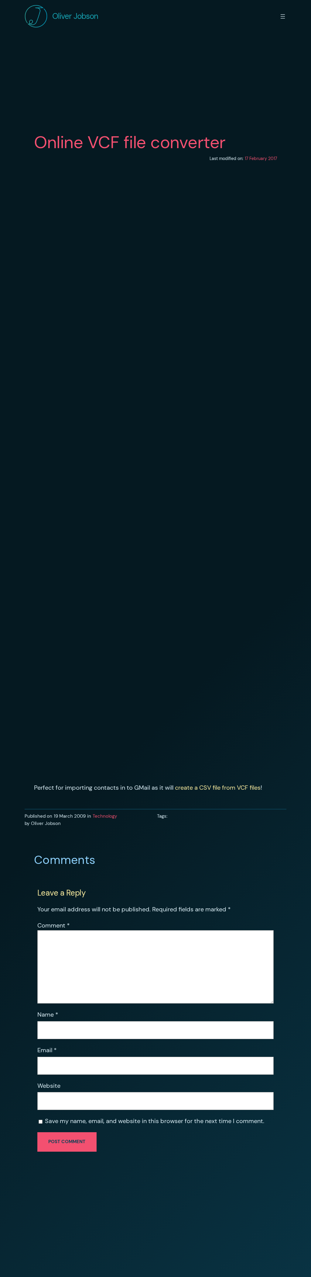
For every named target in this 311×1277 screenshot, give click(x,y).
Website (48, 1086)
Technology (105, 816)
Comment (53, 925)
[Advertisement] (155, 83)
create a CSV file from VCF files (218, 788)
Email (47, 1050)
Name (47, 1014)
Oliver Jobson (75, 16)
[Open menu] (282, 16)
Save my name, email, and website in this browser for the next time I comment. (154, 1121)
